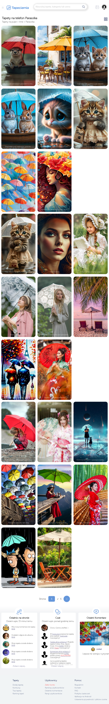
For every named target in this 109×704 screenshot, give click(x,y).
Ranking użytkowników (54, 688)
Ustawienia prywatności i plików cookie (91, 699)
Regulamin (79, 685)
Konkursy (16, 688)
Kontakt (78, 688)
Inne (21, 22)
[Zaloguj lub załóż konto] (104, 7)
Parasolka (30, 22)
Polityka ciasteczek (82, 693)
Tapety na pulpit (9, 22)
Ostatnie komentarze (53, 691)
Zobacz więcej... (19, 666)
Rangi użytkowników (53, 693)
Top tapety (17, 691)
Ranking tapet (18, 693)
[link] (13, 645)
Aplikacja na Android (83, 696)
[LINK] (66, 653)
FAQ (76, 691)
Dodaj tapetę (18, 685)
